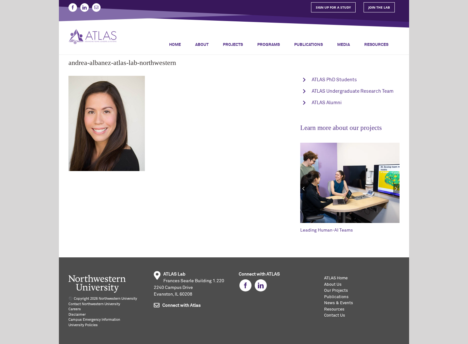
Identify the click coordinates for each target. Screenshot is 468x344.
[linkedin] (261, 285)
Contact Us (334, 315)
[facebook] (245, 285)
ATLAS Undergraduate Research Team (353, 91)
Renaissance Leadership (343, 230)
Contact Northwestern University (94, 304)
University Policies (83, 325)
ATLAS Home (336, 278)
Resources (334, 309)
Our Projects (336, 291)
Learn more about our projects (341, 128)
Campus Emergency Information (94, 319)
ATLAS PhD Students (334, 79)
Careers (74, 309)
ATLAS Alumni (327, 102)
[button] (303, 188)
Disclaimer (77, 314)
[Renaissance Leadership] (367, 145)
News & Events (338, 303)
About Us (333, 285)
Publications (336, 297)
